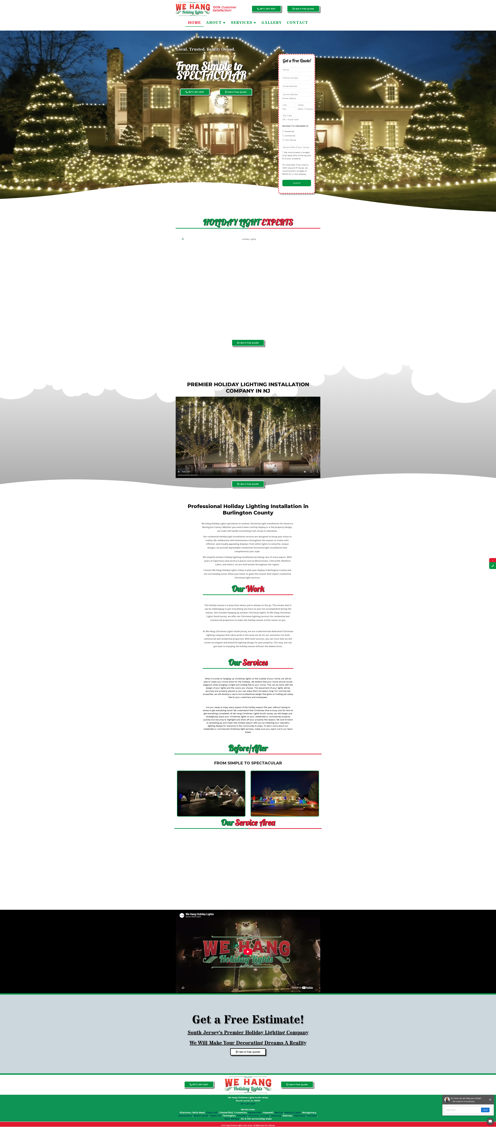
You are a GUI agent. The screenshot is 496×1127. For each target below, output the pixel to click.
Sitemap (272, 1125)
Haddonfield (255, 1112)
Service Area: (248, 1109)
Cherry (210, 1112)
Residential (289, 131)
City (284, 109)
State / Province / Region (304, 109)
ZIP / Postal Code (289, 120)
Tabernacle (299, 1115)
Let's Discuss (290, 140)
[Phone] (492, 565)
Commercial (290, 136)
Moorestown (185, 1115)
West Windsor (232, 1118)
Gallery (272, 22)
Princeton (242, 1115)
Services (241, 22)
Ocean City (216, 1115)
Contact (297, 22)
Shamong (276, 1115)
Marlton (279, 1112)
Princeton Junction (259, 1115)
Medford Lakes (293, 1112)
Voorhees (312, 1115)
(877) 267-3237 (248, 1103)
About (214, 22)
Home (194, 22)
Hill (216, 1112)
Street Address (289, 98)
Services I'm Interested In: (295, 126)
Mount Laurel (201, 1115)
